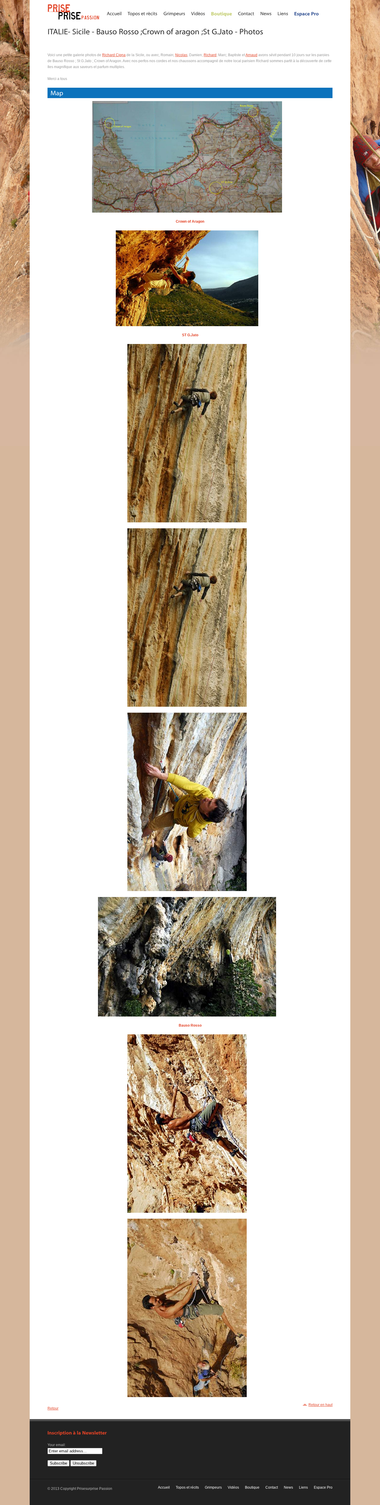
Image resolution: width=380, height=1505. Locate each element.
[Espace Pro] (306, 13)
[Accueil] (114, 13)
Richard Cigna (114, 55)
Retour (53, 1408)
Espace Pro (323, 1487)
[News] (266, 13)
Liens (303, 1487)
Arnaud (251, 55)
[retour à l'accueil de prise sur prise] (74, 20)
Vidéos (233, 1487)
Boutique (252, 1487)
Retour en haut (320, 1405)
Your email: (57, 1445)
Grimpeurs (213, 1487)
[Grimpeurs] (174, 13)
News (288, 1487)
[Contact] (246, 13)
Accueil (164, 1487)
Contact (271, 1487)
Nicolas (181, 55)
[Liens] (283, 13)
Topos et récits (187, 1487)
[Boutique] (221, 13)
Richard (210, 55)
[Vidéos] (198, 13)
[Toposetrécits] (143, 13)
